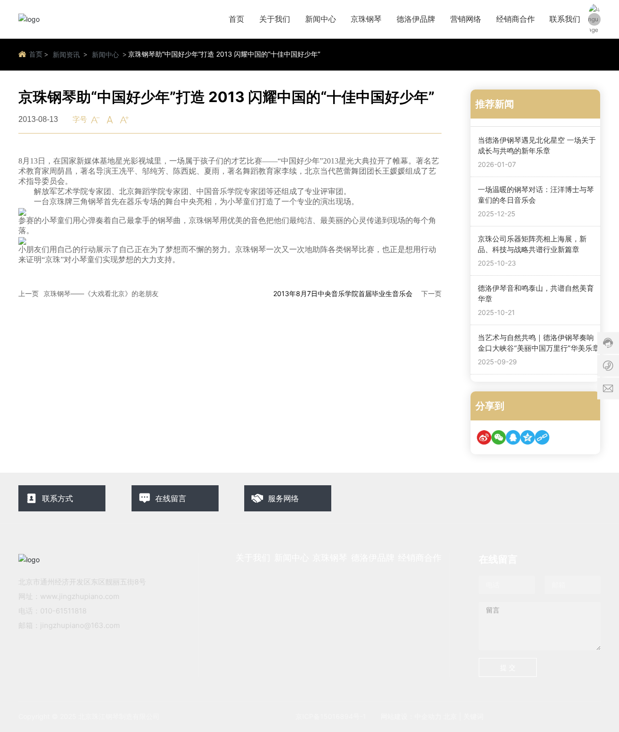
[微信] (498, 437)
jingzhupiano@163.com (80, 625)
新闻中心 (105, 54)
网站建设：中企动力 (411, 716)
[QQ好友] (513, 437)
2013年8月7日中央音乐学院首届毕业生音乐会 (343, 293)
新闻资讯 (66, 54)
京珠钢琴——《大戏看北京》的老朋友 (101, 293)
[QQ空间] (527, 437)
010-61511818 (63, 610)
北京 (450, 716)
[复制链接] (542, 437)
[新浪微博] (484, 437)
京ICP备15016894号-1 (330, 716)
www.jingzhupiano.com (79, 596)
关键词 (473, 716)
